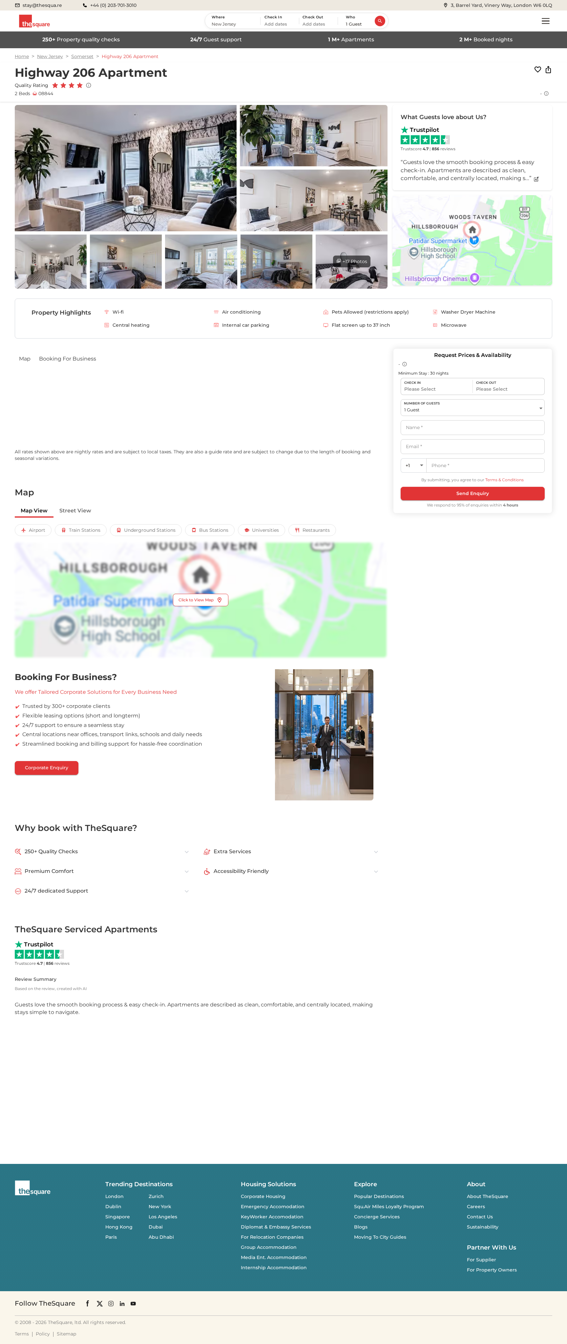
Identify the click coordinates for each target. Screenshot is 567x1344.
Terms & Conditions (504, 479)
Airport (37, 530)
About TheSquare (487, 1196)
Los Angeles (163, 1217)
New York (160, 1207)
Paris (111, 1237)
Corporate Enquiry (46, 768)
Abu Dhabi (161, 1237)
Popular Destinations (379, 1196)
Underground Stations (150, 530)
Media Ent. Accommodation (274, 1257)
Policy (43, 1334)
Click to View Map (196, 599)
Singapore (117, 1217)
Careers (476, 1207)
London (114, 1196)
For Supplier (481, 1260)
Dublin (113, 1207)
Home (22, 56)
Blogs (361, 1227)
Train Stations (84, 530)
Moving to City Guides (380, 1237)
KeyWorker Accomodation (272, 1217)
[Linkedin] (122, 1303)
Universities (265, 530)
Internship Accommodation (274, 1268)
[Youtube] (133, 1303)
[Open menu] (545, 21)
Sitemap (66, 1334)
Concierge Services (377, 1217)
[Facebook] (88, 1303)
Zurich (156, 1196)
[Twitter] (99, 1303)
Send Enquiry (472, 493)
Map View (34, 510)
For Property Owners (492, 1270)
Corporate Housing (263, 1196)
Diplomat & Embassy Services (276, 1227)
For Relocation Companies (272, 1237)
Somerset (82, 56)
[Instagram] (111, 1303)
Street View (75, 510)
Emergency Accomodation (272, 1207)
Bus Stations (213, 530)
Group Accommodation (269, 1247)
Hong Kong (119, 1227)
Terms (22, 1334)
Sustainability (482, 1227)
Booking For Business (67, 359)
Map (25, 359)
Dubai (156, 1227)
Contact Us (480, 1217)
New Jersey (50, 56)
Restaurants (316, 530)
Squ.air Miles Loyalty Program (389, 1207)
